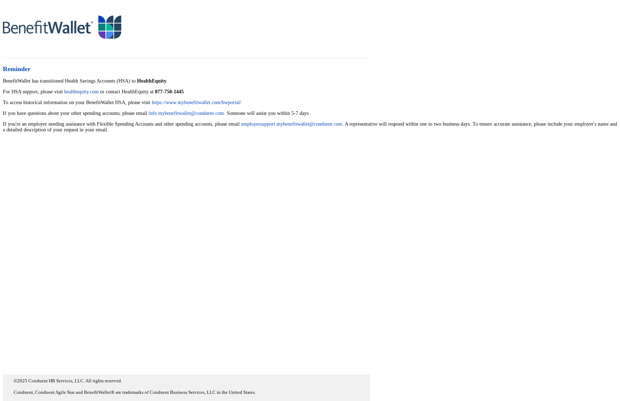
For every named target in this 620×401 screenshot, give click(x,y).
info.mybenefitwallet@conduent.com (186, 113)
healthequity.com (81, 91)
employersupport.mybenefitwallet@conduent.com (291, 124)
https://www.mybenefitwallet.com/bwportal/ (196, 102)
